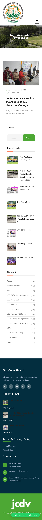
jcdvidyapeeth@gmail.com (18, 471)
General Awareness (14, 286)
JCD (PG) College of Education (18, 295)
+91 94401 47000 (15, 466)
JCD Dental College (14, 300)
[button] (25, 515)
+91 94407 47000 (15, 463)
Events (9, 281)
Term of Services (9, 446)
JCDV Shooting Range (15, 333)
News (9, 342)
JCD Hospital (12, 305)
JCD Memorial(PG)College (16, 314)
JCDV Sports (12, 338)
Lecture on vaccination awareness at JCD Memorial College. (20, 101)
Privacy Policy (8, 450)
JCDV (9, 328)
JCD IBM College (13, 309)
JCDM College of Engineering (18, 319)
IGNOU (9, 290)
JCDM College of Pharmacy (17, 323)
